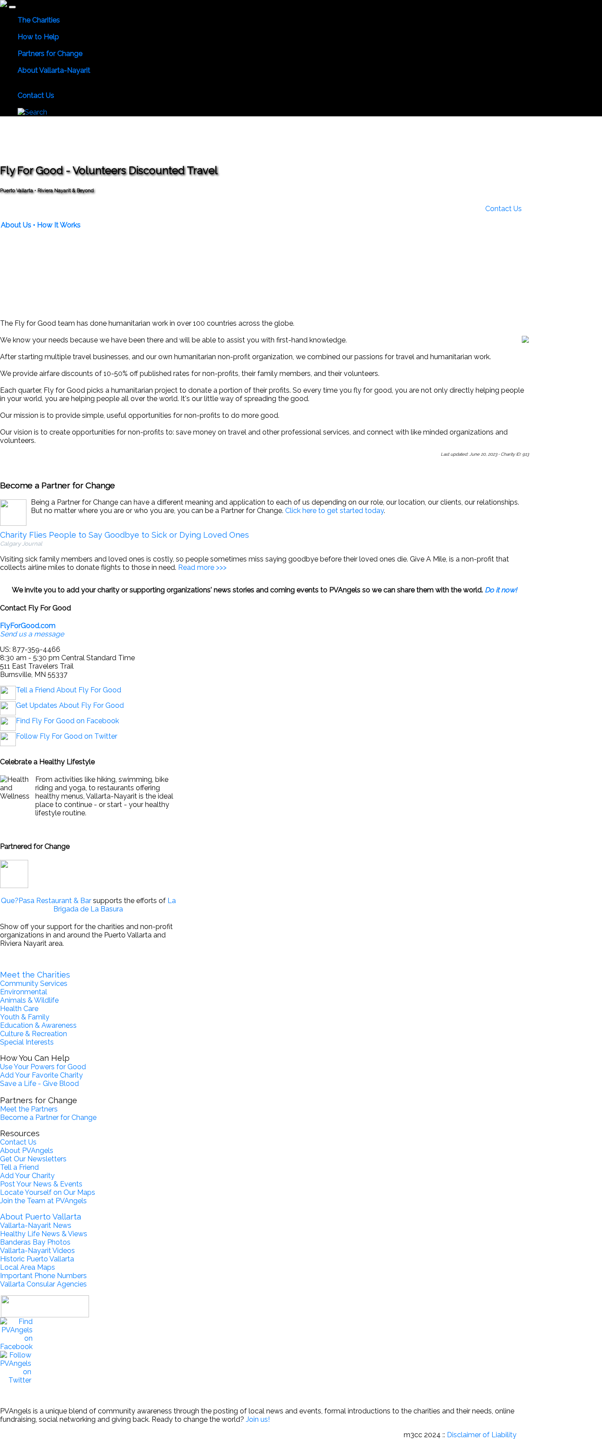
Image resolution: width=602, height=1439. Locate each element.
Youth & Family (24, 1017)
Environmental (23, 992)
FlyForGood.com (28, 625)
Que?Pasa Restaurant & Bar (46, 900)
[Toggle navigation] (12, 7)
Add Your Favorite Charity (41, 1075)
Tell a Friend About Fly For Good (68, 690)
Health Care (19, 1008)
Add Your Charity (27, 1175)
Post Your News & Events (41, 1184)
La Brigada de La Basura (114, 904)
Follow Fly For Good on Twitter (66, 736)
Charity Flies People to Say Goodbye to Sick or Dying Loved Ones (124, 534)
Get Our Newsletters (33, 1159)
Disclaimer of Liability (482, 1435)
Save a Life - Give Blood (39, 1083)
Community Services (33, 983)
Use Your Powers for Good (43, 1067)
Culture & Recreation (33, 1034)
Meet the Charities (35, 974)
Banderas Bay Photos (35, 1242)
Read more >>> (202, 567)
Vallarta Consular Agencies (43, 1284)
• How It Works (57, 225)
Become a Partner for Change (48, 1117)
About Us (16, 225)
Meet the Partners (29, 1109)
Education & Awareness (38, 1025)
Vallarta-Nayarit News (35, 1225)
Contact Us (503, 209)
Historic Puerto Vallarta (37, 1259)
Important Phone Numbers (43, 1276)
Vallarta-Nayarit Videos (37, 1250)
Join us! (258, 1419)
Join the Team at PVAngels (43, 1201)
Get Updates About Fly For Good (70, 705)
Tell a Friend (19, 1167)
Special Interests (27, 1042)
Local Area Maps (27, 1267)
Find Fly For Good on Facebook (67, 721)
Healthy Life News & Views (43, 1234)
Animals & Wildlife (29, 1000)
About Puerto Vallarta (40, 1216)
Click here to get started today (334, 510)
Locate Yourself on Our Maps (47, 1192)
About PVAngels (26, 1150)
